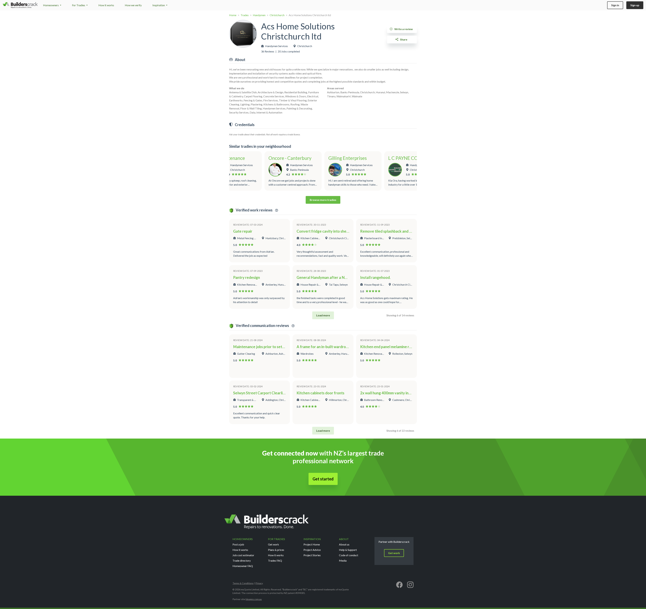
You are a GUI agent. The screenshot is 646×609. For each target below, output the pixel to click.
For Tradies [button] (79, 5)
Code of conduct (348, 555)
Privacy (259, 583)
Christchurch (277, 15)
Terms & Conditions (243, 583)
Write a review (403, 29)
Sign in (615, 5)
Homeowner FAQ (242, 565)
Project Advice (312, 549)
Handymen (259, 15)
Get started (323, 478)
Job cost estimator (243, 555)
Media (343, 560)
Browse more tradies (323, 199)
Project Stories (312, 555)
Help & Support (348, 549)
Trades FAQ (275, 560)
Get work (273, 544)
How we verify (133, 5)
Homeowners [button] (51, 5)
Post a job (238, 544)
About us (344, 544)
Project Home (311, 544)
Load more (323, 315)
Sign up (634, 5)
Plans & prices (276, 549)
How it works (106, 5)
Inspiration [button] (158, 5)
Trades (245, 15)
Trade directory (241, 560)
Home (232, 15)
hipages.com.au (254, 599)
